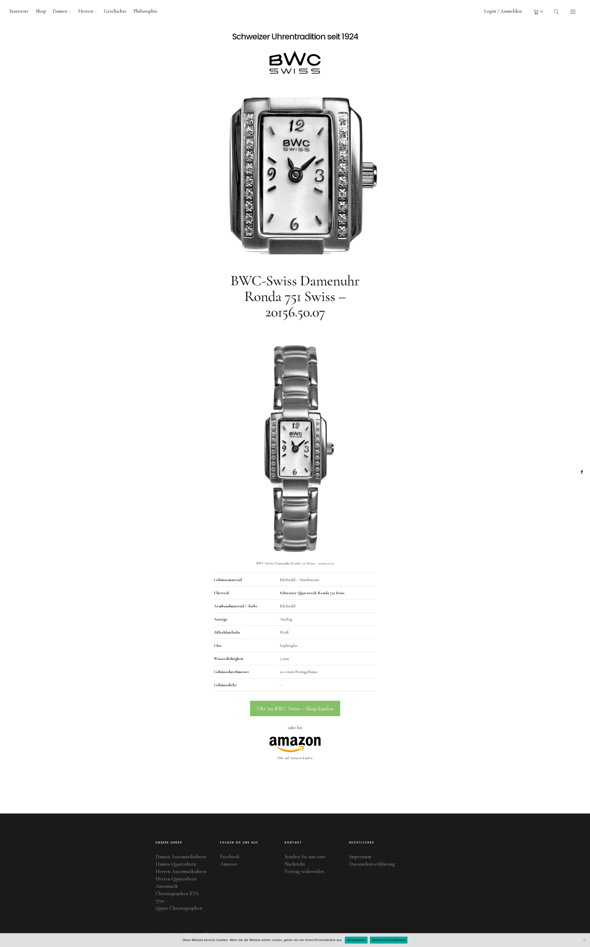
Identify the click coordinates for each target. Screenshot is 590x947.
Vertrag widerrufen (304, 871)
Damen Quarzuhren (176, 864)
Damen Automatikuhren (181, 857)
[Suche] (557, 11)
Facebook (582, 472)
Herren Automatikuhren (181, 871)
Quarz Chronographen (179, 908)
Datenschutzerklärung (372, 864)
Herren (85, 11)
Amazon (228, 864)
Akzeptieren (356, 940)
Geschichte (115, 11)
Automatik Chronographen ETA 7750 (177, 893)
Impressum (360, 857)
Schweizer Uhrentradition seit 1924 (295, 36)
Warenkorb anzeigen (538, 11)
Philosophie (145, 11)
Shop (40, 11)
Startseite (19, 11)
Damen (60, 11)
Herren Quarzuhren (176, 879)
